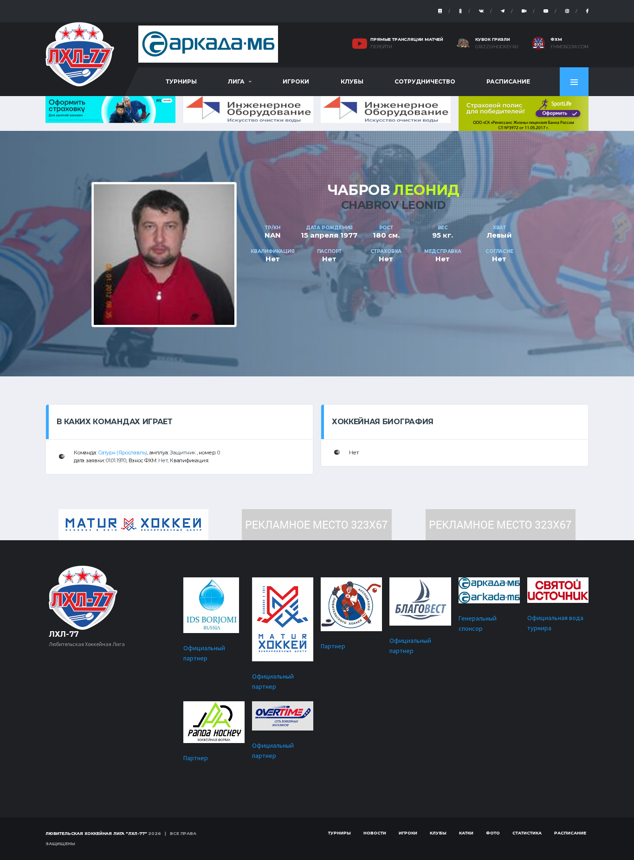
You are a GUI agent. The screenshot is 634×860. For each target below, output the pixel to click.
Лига (236, 81)
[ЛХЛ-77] (524, 112)
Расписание (508, 81)
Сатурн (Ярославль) (122, 452)
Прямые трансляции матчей (406, 39)
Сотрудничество (425, 81)
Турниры (181, 81)
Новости (374, 832)
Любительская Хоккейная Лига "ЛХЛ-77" (96, 833)
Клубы (352, 81)
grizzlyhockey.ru (496, 47)
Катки (466, 832)
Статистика (527, 832)
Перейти (381, 47)
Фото (493, 832)
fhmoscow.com (569, 47)
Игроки (296, 81)
